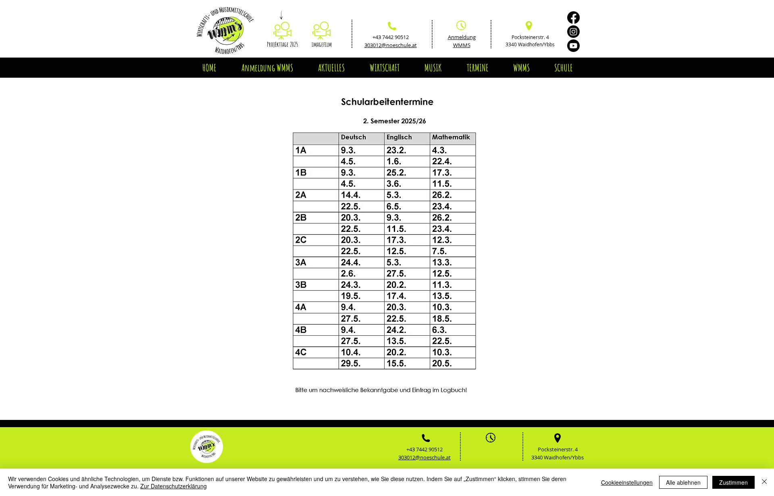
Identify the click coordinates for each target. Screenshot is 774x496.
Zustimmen (733, 482)
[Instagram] (573, 31)
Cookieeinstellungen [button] (627, 482)
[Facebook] (573, 17)
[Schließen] (764, 482)
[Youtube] (573, 45)
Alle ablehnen (683, 482)
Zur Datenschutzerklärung (173, 486)
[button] (331, 68)
